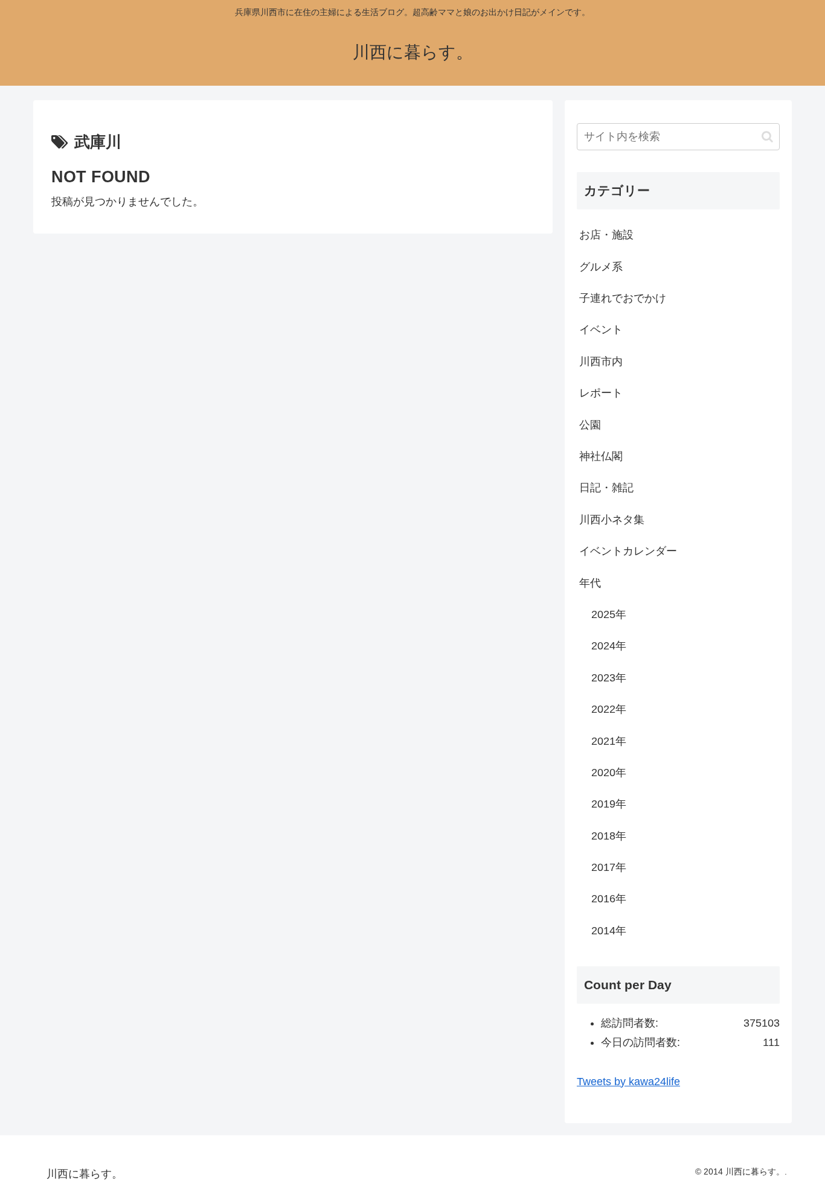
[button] (767, 137)
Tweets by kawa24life (628, 1082)
